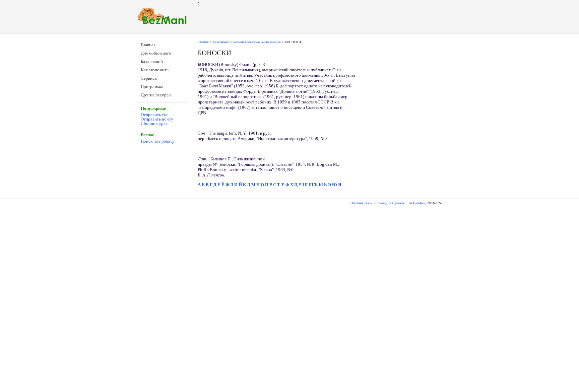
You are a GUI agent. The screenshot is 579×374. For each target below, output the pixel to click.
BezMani (419, 203)
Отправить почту (157, 119)
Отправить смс (155, 114)
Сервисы (149, 78)
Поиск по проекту (158, 141)
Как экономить (155, 69)
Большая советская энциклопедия (257, 42)
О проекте (397, 203)
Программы (152, 86)
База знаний (152, 61)
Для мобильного (156, 53)
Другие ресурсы (156, 94)
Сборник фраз (154, 123)
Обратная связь (361, 203)
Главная (148, 44)
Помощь (381, 203)
